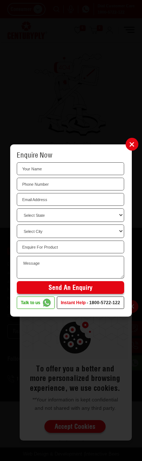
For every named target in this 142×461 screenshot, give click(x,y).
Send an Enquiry (70, 287)
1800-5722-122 (104, 303)
